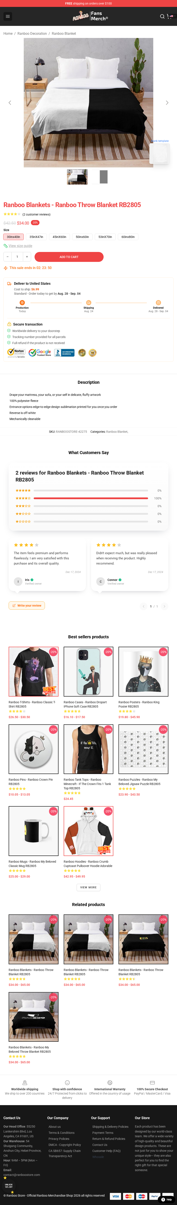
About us (55, 1126)
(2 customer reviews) (36, 214)
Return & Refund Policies (108, 1139)
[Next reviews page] (164, 606)
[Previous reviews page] (143, 606)
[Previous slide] (10, 102)
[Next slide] (166, 102)
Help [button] (169, 1199)
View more (88, 887)
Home (8, 33)
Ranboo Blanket (64, 33)
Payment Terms (102, 1132)
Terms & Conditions (61, 1132)
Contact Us (99, 1145)
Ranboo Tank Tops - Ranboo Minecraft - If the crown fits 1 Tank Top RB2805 (87, 784)
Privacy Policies (59, 1139)
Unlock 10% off (9, 1186)
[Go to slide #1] (77, 177)
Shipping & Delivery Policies (110, 1126)
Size (6, 230)
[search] (162, 16)
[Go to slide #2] (99, 177)
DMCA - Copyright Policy (65, 1145)
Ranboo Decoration (32, 33)
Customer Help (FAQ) (106, 1151)
